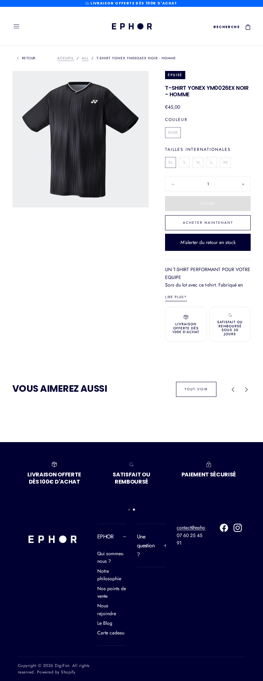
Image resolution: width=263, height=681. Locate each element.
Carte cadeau (110, 632)
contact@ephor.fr (194, 527)
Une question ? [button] (145, 545)
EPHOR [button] (105, 536)
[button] (16, 26)
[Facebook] (224, 528)
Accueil (65, 58)
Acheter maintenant (208, 222)
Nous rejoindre (106, 609)
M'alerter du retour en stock (208, 242)
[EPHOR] (52, 539)
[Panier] (248, 27)
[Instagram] (238, 528)
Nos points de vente (111, 592)
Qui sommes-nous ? (110, 557)
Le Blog (104, 623)
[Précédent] (233, 389)
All (85, 58)
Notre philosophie (109, 575)
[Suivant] (246, 389)
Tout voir (196, 389)
